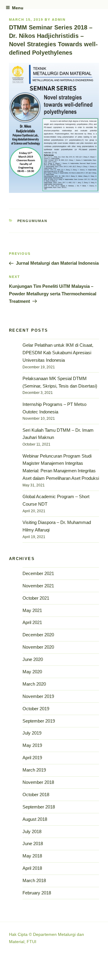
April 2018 (32, 868)
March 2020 (34, 684)
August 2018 (34, 819)
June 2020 (32, 659)
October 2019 (35, 708)
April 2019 (32, 757)
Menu (17, 7)
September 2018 (38, 806)
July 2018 (31, 831)
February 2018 (36, 892)
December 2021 (38, 573)
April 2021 (32, 622)
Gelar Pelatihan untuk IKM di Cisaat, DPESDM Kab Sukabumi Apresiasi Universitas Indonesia (57, 353)
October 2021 (35, 598)
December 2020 (38, 634)
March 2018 (34, 880)
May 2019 (32, 745)
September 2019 (38, 720)
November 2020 (38, 647)
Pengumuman (32, 221)
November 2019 (38, 696)
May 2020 (32, 671)
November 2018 (38, 782)
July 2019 (31, 732)
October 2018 (35, 794)
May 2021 (32, 610)
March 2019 (34, 769)
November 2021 (38, 585)
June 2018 (32, 843)
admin (59, 19)
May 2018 (32, 855)
